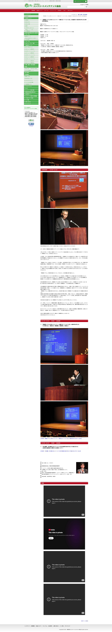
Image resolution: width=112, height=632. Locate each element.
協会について (38, 626)
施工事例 (27, 72)
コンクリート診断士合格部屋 (31, 96)
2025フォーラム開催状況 (29, 53)
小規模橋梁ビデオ (28, 84)
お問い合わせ (70, 10)
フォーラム (46, 10)
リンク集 (27, 99)
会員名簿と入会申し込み (29, 27)
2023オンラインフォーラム (30, 58)
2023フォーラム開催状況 (29, 60)
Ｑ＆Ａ (26, 88)
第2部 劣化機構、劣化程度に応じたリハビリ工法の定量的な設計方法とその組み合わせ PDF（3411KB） (61, 451)
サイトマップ (28, 103)
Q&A (64, 10)
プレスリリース (53, 10)
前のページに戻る (84, 621)
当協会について (39, 10)
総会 (26, 66)
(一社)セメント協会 (29, 98)
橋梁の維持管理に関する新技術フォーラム (31, 33)
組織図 (26, 25)
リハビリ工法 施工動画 (29, 82)
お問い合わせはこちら (79, 1)
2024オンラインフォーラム (30, 54)
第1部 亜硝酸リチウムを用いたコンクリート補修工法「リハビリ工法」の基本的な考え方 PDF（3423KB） (62, 438)
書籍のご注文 (27, 76)
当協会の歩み (27, 22)
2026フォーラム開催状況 (29, 49)
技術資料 (59, 10)
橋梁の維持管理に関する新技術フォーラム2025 (31, 39)
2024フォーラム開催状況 (29, 56)
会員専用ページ (28, 94)
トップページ (27, 10)
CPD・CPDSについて (29, 47)
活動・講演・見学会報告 (82, 14)
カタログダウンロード (29, 80)
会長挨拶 (26, 20)
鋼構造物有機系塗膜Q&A (30, 92)
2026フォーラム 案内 (30, 43)
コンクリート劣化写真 (29, 90)
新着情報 (33, 10)
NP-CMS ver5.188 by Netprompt (31, 125)
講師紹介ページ (28, 36)
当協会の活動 (27, 23)
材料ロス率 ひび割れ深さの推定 (31, 68)
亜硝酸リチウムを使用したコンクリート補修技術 (31, 30)
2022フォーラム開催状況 (29, 62)
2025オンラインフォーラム (30, 51)
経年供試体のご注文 (28, 78)
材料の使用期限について (29, 70)
